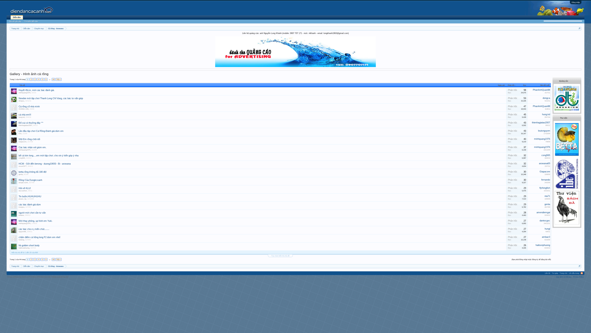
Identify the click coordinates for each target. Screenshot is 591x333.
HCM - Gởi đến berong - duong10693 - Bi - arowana (45, 163)
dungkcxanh (23, 182)
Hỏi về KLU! (25, 188)
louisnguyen (544, 131)
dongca (21, 101)
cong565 (22, 158)
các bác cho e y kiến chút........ (34, 229)
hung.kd (22, 117)
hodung (21, 240)
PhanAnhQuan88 (541, 90)
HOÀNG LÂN (24, 109)
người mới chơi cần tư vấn (32, 213)
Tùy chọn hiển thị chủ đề (280, 256)
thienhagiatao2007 (25, 125)
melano (21, 215)
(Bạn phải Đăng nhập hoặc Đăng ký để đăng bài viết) (531, 259)
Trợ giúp (555, 273)
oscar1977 (23, 166)
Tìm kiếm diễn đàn (31, 21)
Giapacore (22, 142)
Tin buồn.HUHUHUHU (30, 196)
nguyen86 (22, 231)
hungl (547, 229)
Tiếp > (58, 79)
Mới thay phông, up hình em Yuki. (35, 221)
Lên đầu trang (574, 273)
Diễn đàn (17, 17)
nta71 (547, 196)
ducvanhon (23, 191)
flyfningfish (544, 188)
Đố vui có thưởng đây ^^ (31, 123)
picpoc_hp (22, 199)
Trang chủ (563, 273)
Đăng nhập (576, 2)
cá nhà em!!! (25, 114)
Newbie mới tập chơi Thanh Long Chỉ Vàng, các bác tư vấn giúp (51, 98)
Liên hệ (547, 273)
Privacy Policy (578, 277)
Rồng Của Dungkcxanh (30, 180)
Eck (20, 133)
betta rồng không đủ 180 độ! (32, 172)
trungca (21, 207)
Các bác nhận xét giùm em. (32, 147)
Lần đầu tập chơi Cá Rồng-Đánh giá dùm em (41, 131)
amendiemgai (543, 212)
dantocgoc (545, 220)
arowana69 (544, 163)
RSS (582, 273)
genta (21, 174)
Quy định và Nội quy (563, 277)
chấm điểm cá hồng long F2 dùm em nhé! (39, 237)
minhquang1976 (24, 93)
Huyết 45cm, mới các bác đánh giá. (36, 90)
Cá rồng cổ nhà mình (29, 106)
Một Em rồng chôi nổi (29, 139)
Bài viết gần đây (15, 21)
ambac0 (546, 237)
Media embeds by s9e (60, 277)
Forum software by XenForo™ (28, 277)
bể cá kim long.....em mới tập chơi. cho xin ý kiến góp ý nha (48, 155)
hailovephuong (24, 248)
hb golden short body (29, 245)
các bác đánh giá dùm (30, 204)
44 (53, 79)
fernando (545, 180)
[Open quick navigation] (579, 28)
